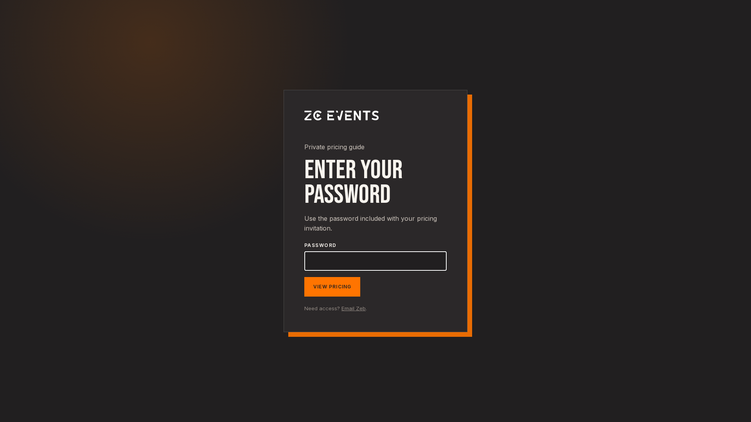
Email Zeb (353, 308)
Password (320, 245)
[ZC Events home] (341, 132)
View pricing (332, 287)
